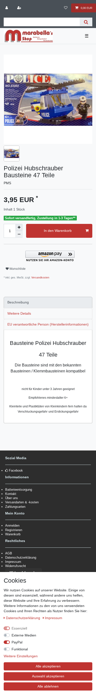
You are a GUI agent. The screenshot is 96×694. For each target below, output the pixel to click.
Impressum (13, 562)
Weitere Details (19, 313)
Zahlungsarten (15, 507)
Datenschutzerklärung (20, 557)
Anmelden (12, 525)
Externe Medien (24, 635)
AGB (8, 553)
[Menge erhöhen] (19, 227)
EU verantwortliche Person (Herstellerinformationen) (48, 324)
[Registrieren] (19, 8)
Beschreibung (18, 302)
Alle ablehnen (48, 686)
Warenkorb (12, 534)
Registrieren (13, 530)
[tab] (48, 302)
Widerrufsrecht (15, 566)
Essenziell (19, 628)
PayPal (17, 642)
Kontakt (10, 494)
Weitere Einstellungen (21, 656)
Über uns (11, 498)
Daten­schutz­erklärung (23, 618)
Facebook (16, 470)
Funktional (20, 649)
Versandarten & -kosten (22, 502)
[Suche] (86, 22)
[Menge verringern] (19, 234)
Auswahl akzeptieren (48, 676)
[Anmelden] (7, 8)
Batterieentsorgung (18, 489)
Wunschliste (17, 269)
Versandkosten (40, 277)
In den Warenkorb (58, 231)
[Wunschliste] (65, 8)
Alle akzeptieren (48, 666)
